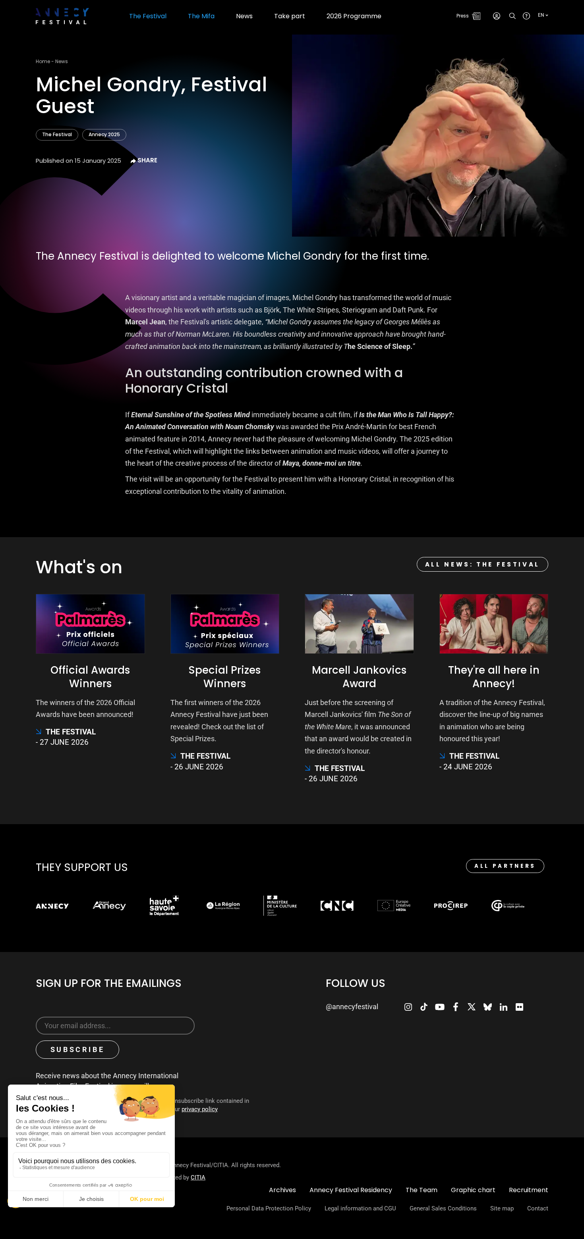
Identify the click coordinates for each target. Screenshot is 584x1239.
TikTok (424, 1007)
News (244, 16)
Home (43, 61)
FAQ (526, 16)
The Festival (57, 134)
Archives (282, 1190)
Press (462, 15)
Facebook (456, 1007)
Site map (502, 1208)
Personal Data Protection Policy (268, 1208)
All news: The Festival (482, 564)
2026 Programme (354, 16)
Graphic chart (473, 1190)
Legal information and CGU (360, 1208)
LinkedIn (503, 1007)
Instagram (408, 1007)
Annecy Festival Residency (350, 1190)
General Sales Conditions (443, 1208)
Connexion (497, 16)
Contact (537, 1208)
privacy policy (200, 1109)
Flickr (519, 1007)
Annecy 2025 (104, 134)
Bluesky (487, 1007)
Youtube (440, 1007)
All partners (505, 866)
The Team (421, 1190)
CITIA (198, 1177)
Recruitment (528, 1190)
